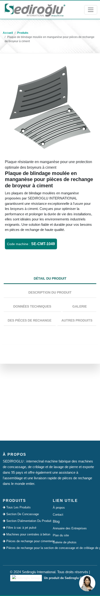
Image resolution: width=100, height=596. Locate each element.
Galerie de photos (65, 542)
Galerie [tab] (79, 306)
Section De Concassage (22, 514)
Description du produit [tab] (50, 292)
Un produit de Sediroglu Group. (66, 578)
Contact (58, 514)
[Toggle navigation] (90, 9)
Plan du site (61, 535)
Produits (22, 32)
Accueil (8, 32)
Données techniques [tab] (32, 306)
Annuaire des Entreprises (70, 528)
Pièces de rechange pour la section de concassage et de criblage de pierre (26, 548)
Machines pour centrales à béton (26, 534)
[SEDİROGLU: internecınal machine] (35, 9)
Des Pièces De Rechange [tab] (29, 320)
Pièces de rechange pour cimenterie (26, 541)
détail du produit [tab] (50, 278)
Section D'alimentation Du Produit (26, 521)
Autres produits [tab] (76, 320)
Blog (56, 521)
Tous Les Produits (18, 507)
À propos (59, 507)
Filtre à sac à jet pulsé (20, 527)
